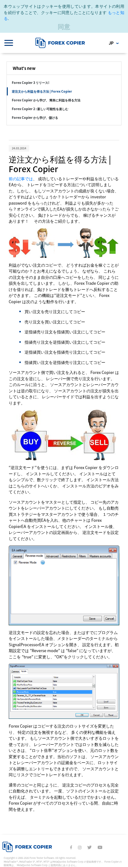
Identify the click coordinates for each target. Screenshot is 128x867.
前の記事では (21, 179)
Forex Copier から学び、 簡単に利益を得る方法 (46, 100)
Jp (112, 43)
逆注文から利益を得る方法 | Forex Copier (42, 91)
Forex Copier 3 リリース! (30, 82)
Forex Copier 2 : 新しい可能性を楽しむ (40, 108)
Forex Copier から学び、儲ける (35, 117)
